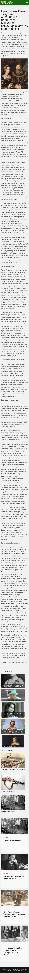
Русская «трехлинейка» (8, 791)
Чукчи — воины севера (8, 811)
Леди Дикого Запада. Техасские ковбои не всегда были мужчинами (14, 914)
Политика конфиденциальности (14, 970)
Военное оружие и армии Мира (20, 969)
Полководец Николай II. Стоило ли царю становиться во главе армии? (12, 951)
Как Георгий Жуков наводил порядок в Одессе (14, 877)
